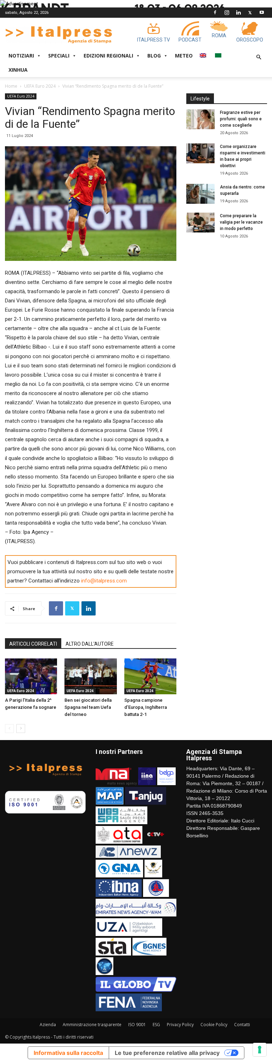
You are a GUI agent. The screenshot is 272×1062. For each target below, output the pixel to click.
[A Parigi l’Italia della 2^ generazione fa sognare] (31, 676)
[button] (258, 57)
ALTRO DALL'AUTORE (90, 644)
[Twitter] (250, 12)
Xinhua (18, 69)
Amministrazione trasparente (92, 1025)
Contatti (242, 1025)
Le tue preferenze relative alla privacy (167, 1052)
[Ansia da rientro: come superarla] (200, 194)
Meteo (184, 55)
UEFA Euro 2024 (40, 86)
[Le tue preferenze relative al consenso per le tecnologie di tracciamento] (259, 1049)
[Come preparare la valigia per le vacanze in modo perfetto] (200, 222)
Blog (154, 55)
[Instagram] (226, 12)
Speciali (58, 55)
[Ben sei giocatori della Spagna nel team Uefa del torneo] (90, 676)
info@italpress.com (104, 580)
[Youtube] (261, 12)
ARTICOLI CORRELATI (33, 644)
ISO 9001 (137, 1025)
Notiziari (21, 55)
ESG (156, 1025)
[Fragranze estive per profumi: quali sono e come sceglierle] (200, 119)
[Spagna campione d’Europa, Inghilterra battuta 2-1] (150, 676)
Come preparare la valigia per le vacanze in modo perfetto (241, 222)
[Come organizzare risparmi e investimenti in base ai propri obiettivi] (200, 153)
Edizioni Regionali (108, 55)
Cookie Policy (213, 1025)
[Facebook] (215, 12)
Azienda (48, 1025)
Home (11, 86)
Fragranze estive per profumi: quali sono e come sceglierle (241, 119)
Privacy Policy (180, 1025)
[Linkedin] (238, 12)
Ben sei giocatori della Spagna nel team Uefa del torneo (88, 707)
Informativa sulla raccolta (68, 1052)
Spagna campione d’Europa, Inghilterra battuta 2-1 (145, 707)
